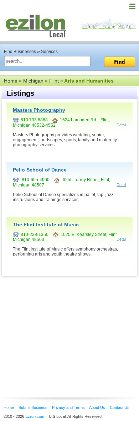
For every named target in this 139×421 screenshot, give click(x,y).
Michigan (33, 81)
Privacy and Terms (68, 407)
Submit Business (33, 407)
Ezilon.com (34, 416)
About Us (97, 407)
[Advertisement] (57, 327)
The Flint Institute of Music (46, 224)
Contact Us (119, 407)
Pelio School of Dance (40, 170)
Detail (121, 125)
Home (10, 81)
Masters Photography (39, 110)
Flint (54, 81)
